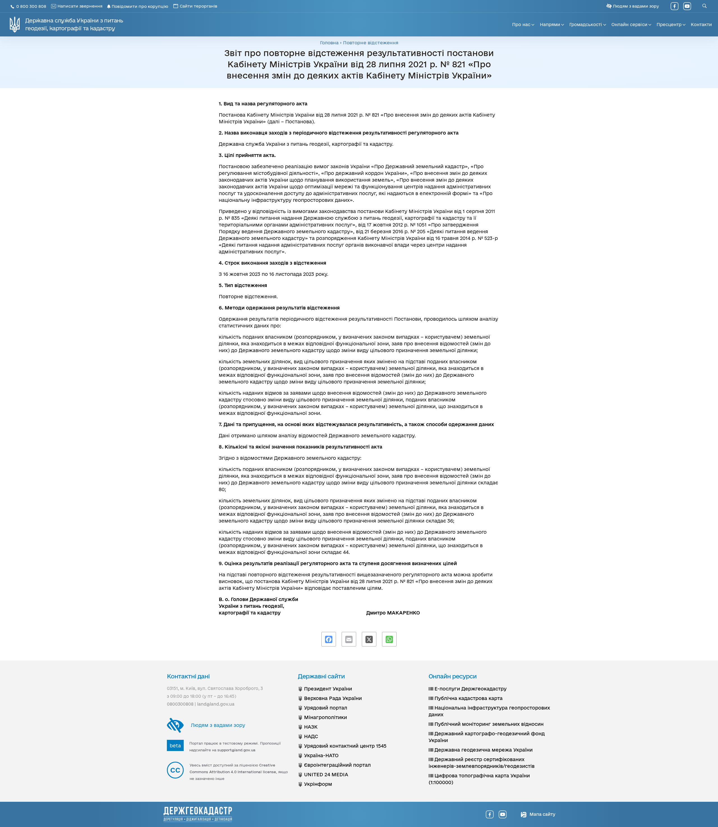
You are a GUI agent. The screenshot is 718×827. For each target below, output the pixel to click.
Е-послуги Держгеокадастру (470, 688)
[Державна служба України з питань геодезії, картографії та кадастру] (198, 814)
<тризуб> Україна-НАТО (318, 755)
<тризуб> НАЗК (307, 726)
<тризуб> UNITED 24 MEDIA (323, 774)
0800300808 (180, 704)
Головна (329, 42)
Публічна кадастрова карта (468, 698)
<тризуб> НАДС (308, 736)
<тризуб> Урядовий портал (322, 707)
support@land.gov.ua (236, 750)
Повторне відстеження (370, 42)
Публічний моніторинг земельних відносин (488, 724)
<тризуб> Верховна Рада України (330, 698)
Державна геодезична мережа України (483, 749)
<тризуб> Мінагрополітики (322, 717)
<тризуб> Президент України (325, 688)
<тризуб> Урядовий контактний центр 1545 (342, 746)
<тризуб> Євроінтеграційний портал (334, 765)
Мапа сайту (541, 814)
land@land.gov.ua (215, 704)
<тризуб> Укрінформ (315, 784)
